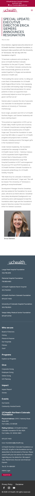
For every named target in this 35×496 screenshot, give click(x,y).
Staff (3, 348)
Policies (4, 345)
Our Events (5, 403)
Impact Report (7, 389)
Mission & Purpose (8, 338)
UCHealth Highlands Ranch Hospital (14, 287)
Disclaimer (20, 484)
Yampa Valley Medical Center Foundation (16, 312)
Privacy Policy (7, 484)
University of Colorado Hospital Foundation (17, 304)
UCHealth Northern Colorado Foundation (16, 295)
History (4, 335)
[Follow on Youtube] (14, 488)
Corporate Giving (8, 369)
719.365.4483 (6, 281)
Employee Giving (7, 372)
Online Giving (6, 376)
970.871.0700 (6, 316)
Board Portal (6, 474)
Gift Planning (6, 379)
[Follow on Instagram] (9, 488)
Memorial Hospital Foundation (12, 278)
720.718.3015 (6, 273)
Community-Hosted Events (11, 406)
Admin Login (6, 470)
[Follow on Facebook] (4, 488)
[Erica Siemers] (17, 237)
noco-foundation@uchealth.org (12, 443)
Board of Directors (8, 332)
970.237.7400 (7, 299)
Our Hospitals (6, 342)
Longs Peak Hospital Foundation (13, 269)
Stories (4, 393)
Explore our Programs (9, 359)
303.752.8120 (6, 290)
